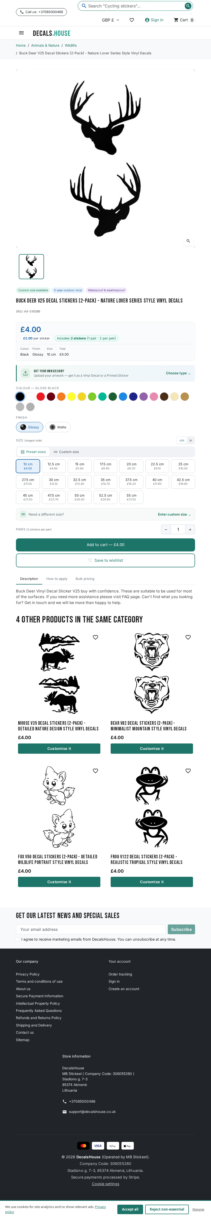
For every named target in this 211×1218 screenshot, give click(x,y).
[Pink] (154, 396)
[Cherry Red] (41, 396)
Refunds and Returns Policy (38, 1018)
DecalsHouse (88, 1157)
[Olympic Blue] (123, 396)
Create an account (124, 989)
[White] (30, 396)
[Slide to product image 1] (31, 266)
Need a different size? (110, 514)
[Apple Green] (92, 396)
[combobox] (135, 6)
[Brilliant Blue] (133, 396)
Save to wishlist (105, 560)
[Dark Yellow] (82, 396)
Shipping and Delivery (34, 1025)
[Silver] (20, 407)
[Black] (19, 396)
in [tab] (190, 440)
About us (23, 989)
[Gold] (185, 396)
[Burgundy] (51, 396)
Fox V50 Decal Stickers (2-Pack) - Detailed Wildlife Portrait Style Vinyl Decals (57, 859)
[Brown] (164, 396)
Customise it (59, 748)
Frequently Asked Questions (39, 1011)
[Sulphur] (71, 396)
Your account (119, 961)
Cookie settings (105, 1184)
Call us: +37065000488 (44, 12)
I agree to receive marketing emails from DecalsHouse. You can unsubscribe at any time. (98, 939)
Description (29, 579)
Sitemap (22, 1040)
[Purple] (143, 396)
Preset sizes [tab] (36, 452)
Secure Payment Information (39, 996)
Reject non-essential (167, 1209)
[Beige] (174, 396)
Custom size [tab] (69, 452)
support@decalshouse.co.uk (92, 1112)
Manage (198, 1209)
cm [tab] (182, 440)
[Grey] (30, 407)
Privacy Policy (28, 974)
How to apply (56, 579)
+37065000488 (82, 1101)
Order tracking (120, 974)
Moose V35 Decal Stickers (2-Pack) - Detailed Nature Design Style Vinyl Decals (58, 726)
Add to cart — (105, 544)
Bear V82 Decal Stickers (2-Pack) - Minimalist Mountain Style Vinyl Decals (149, 726)
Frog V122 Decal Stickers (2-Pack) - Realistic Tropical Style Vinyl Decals (146, 859)
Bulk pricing (85, 579)
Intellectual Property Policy (38, 1003)
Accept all (130, 1209)
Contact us (25, 1032)
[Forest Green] (113, 396)
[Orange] (61, 396)
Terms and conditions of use (39, 981)
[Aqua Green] (102, 396)
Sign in (114, 981)
